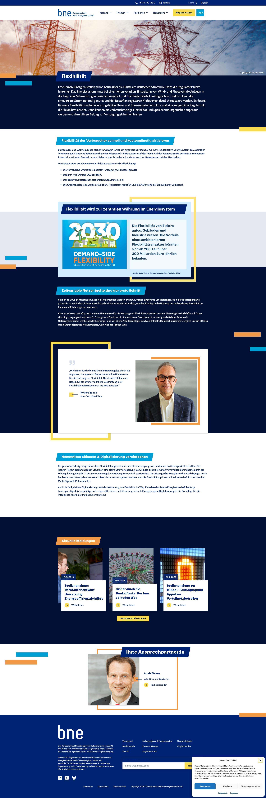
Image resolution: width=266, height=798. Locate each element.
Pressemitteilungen (150, 746)
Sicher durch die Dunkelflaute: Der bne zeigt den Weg (132, 593)
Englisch (204, 3)
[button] (260, 760)
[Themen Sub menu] (128, 13)
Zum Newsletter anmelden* (135, 760)
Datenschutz (222, 793)
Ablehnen (227, 786)
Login (200, 13)
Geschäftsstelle (128, 746)
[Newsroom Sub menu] (167, 13)
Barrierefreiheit (119, 786)
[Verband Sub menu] (111, 13)
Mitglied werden (184, 13)
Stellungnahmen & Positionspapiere (157, 741)
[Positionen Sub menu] (147, 13)
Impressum (234, 793)
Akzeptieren (205, 786)
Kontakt (125, 751)
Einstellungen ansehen (250, 786)
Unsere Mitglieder (184, 741)
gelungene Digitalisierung (161, 491)
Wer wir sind (127, 741)
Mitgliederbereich (149, 751)
